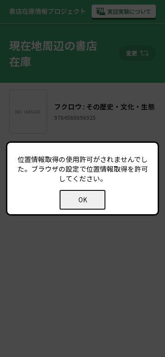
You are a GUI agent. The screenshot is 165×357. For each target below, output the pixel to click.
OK (82, 199)
